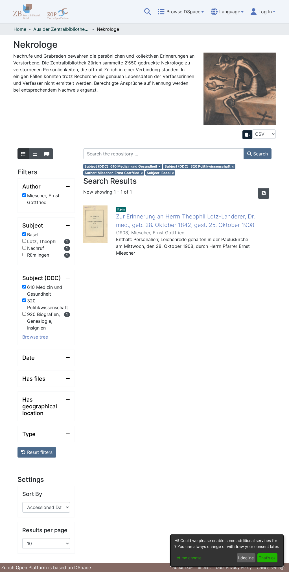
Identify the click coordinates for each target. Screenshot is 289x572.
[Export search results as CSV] (247, 134)
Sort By (32, 494)
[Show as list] (23, 153)
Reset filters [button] (39, 452)
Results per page (44, 530)
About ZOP (182, 567)
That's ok (267, 557)
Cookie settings (271, 567)
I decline (246, 557)
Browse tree (35, 337)
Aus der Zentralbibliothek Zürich (61, 29)
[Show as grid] (35, 153)
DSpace (82, 567)
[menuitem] (180, 11)
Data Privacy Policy (234, 567)
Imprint (204, 567)
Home (20, 29)
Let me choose (188, 557)
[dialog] (226, 550)
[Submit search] (147, 11)
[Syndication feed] (263, 193)
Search (260, 154)
